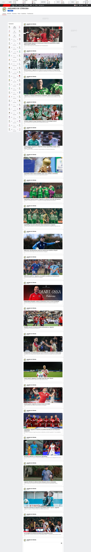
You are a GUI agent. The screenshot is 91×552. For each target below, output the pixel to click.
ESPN (6, 5)
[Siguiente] (90, 2)
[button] (84, 5)
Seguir (10, 10)
